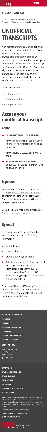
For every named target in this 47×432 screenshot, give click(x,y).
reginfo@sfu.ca (9, 293)
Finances (6, 319)
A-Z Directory (8, 392)
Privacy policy (22, 414)
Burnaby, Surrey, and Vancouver (17, 213)
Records (5, 22)
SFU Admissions (8, 376)
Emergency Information (12, 388)
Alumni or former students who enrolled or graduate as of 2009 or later (24, 144)
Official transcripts (11, 94)
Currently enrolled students (22, 135)
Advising (6, 323)
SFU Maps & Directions (11, 372)
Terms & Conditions (8, 414)
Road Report (7, 380)
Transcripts (16, 22)
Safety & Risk (7, 368)
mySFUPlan (6, 331)
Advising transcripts (12, 104)
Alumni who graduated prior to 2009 (23, 154)
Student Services (13, 13)
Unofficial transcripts (12, 99)
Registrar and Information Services (23, 192)
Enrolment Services (25, 19)
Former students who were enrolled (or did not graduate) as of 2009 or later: (25, 165)
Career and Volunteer (11, 327)
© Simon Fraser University (11, 417)
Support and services (11, 335)
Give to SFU (6, 384)
